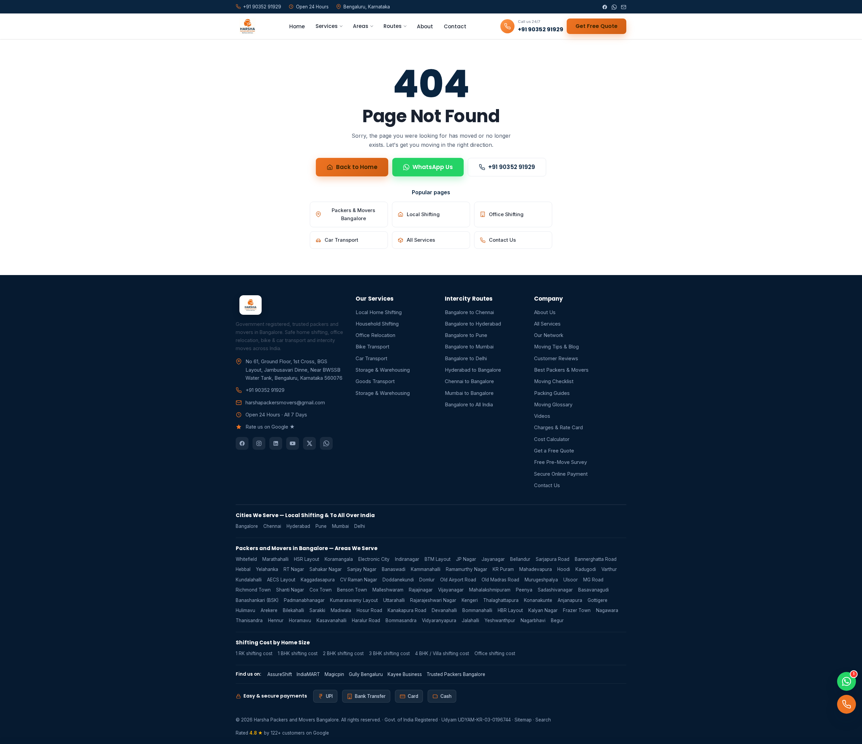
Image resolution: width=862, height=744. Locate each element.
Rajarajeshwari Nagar (433, 600)
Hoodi (563, 569)
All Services (421, 240)
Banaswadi (393, 569)
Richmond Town (253, 590)
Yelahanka (267, 569)
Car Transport (341, 240)
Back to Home (356, 167)
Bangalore (247, 526)
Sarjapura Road (552, 559)
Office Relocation (375, 335)
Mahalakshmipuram (489, 590)
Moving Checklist (553, 381)
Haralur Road (366, 620)
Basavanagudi (593, 590)
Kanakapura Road (407, 610)
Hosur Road (369, 610)
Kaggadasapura (318, 579)
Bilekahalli (293, 610)
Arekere (269, 610)
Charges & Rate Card (558, 428)
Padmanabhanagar (304, 600)
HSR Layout (306, 559)
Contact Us (502, 240)
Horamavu (300, 620)
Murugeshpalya (541, 579)
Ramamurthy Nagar (466, 569)
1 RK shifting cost (254, 653)
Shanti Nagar (290, 590)
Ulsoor (570, 579)
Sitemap (523, 719)
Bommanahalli (477, 610)
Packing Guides (552, 393)
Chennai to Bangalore (469, 381)
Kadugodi (585, 569)
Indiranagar (407, 559)
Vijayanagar (451, 590)
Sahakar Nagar (325, 569)
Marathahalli (275, 559)
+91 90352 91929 (511, 167)
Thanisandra (249, 620)
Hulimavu (245, 610)
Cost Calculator (551, 439)
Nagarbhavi (533, 620)
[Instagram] (259, 443)
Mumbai (340, 526)
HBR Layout (510, 610)
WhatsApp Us (432, 167)
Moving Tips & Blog (556, 347)
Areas (360, 26)
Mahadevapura (535, 569)
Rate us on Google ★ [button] (270, 427)
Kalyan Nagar (543, 610)
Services (327, 26)
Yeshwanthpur (500, 620)
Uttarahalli (394, 600)
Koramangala (339, 559)
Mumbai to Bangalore (469, 393)
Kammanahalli (425, 569)
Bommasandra (401, 620)
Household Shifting (377, 324)
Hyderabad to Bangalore (473, 370)
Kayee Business (405, 674)
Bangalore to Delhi (466, 359)
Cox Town (320, 590)
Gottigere (597, 600)
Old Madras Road (500, 579)
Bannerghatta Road (596, 559)
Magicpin (334, 674)
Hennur (276, 620)
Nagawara (607, 610)
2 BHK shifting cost (343, 653)
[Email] (623, 6)
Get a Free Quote (554, 451)
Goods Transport (375, 381)
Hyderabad (298, 526)
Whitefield (246, 559)
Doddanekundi (398, 579)
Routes (393, 26)
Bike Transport (372, 347)
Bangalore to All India (469, 405)
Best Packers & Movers (561, 370)
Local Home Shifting (379, 312)
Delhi (359, 526)
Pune (321, 526)
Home (297, 26)
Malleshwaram (387, 590)
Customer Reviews (556, 359)
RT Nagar (294, 569)
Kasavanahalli (331, 620)
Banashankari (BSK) (257, 600)
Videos (542, 416)
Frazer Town (577, 610)
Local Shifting (423, 214)
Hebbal (243, 569)
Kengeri (470, 600)
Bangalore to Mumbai (469, 347)
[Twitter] (309, 443)
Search (543, 719)
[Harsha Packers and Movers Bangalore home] (246, 26)
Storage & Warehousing (383, 370)
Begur (557, 620)
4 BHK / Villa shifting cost (442, 653)
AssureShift (279, 674)
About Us (545, 312)
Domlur (427, 579)
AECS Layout (281, 579)
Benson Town (352, 590)
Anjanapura (570, 600)
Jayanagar (493, 559)
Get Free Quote (596, 26)
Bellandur (520, 559)
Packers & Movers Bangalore (353, 214)
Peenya (524, 590)
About (425, 26)
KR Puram (503, 569)
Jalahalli (470, 620)
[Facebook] (604, 6)
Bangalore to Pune (466, 335)
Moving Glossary (553, 405)
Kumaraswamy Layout (354, 600)
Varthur (609, 569)
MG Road (593, 579)
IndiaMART (308, 674)
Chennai (272, 526)
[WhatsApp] (614, 6)
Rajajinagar (421, 590)
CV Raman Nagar (358, 579)
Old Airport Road (458, 579)
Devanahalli (444, 610)
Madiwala (341, 610)
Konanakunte (538, 600)
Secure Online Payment (561, 474)
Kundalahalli (249, 579)
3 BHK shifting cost (389, 653)
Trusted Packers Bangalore (456, 674)
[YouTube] (292, 443)
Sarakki (317, 610)
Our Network (548, 335)
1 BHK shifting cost (298, 653)
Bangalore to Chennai (469, 312)
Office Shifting (506, 214)
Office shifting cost (494, 653)
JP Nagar (466, 559)
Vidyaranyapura (439, 620)
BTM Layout (438, 559)
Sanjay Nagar (361, 569)
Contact (455, 26)
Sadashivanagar (555, 590)
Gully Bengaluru (366, 674)
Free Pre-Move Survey (560, 462)
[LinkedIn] (275, 443)
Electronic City (374, 559)
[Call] (846, 704)
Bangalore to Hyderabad (473, 324)
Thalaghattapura (501, 600)
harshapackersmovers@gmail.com (285, 403)
